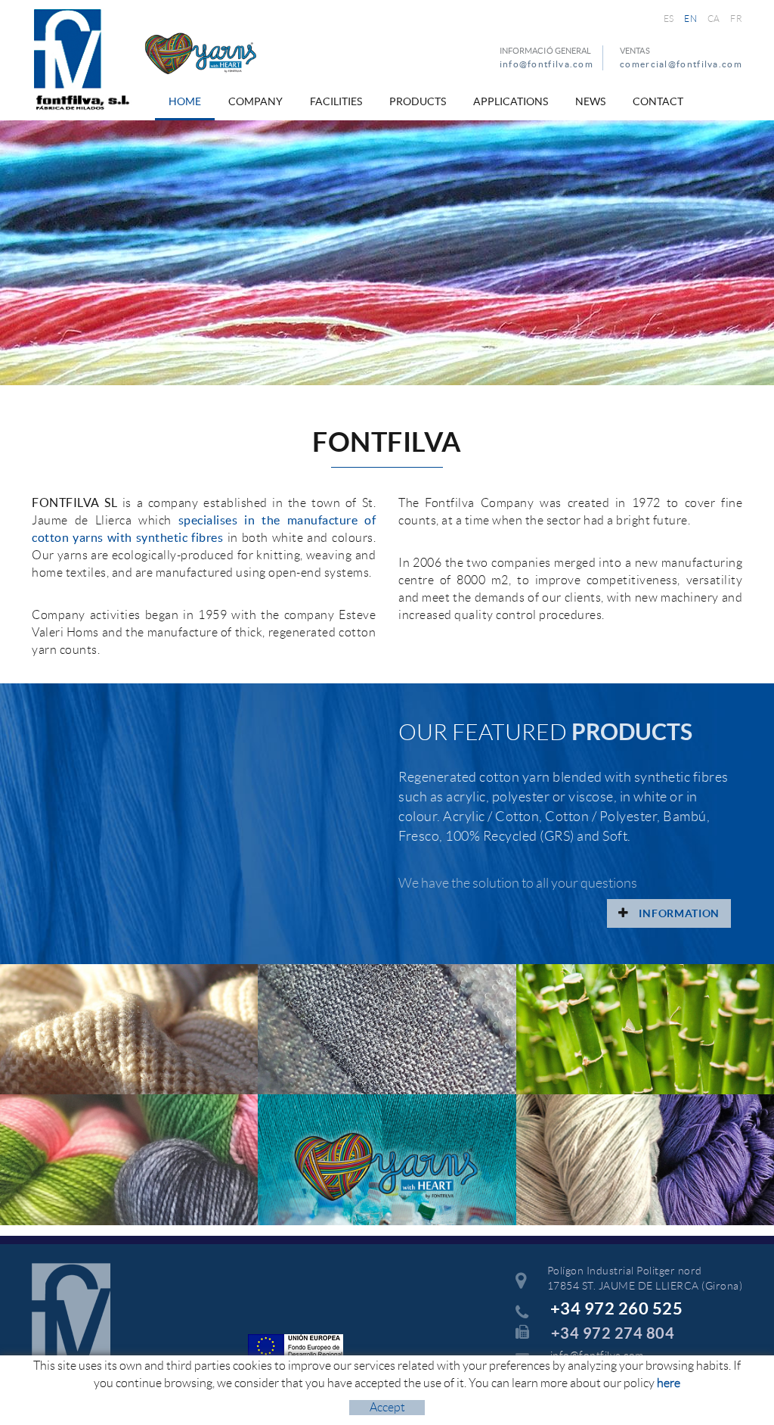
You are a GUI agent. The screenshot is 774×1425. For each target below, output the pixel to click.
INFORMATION (678, 913)
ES (669, 18)
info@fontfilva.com (546, 64)
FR (736, 18)
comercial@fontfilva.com (681, 64)
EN (690, 18)
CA (713, 18)
